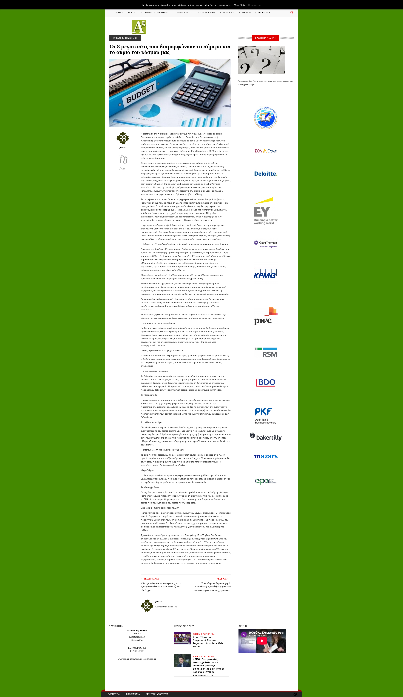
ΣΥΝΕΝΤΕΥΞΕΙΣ (183, 12)
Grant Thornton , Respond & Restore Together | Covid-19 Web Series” (208, 641)
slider (196, 634)
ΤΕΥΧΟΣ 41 (131, 38)
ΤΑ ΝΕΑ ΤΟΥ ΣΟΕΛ (206, 12)
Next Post (224, 578)
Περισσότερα (254, 5)
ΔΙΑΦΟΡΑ (244, 12)
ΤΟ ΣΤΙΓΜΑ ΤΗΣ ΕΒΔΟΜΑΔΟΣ (155, 12)
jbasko (122, 147)
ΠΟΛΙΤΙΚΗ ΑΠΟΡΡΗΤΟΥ (157, 694)
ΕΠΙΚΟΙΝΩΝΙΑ (262, 12)
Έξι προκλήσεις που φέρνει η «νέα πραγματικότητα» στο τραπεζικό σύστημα (161, 586)
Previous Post (150, 578)
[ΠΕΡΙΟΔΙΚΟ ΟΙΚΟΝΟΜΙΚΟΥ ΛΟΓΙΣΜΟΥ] (139, 27)
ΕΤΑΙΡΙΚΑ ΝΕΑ (208, 634)
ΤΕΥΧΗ (131, 12)
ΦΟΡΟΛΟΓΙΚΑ (227, 12)
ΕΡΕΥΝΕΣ (118, 38)
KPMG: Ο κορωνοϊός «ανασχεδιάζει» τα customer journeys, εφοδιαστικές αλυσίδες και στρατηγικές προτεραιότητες (209, 667)
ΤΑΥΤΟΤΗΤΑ (114, 694)
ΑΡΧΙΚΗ (119, 12)
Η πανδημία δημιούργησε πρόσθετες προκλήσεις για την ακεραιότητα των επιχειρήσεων (212, 586)
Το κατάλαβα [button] (239, 5)
